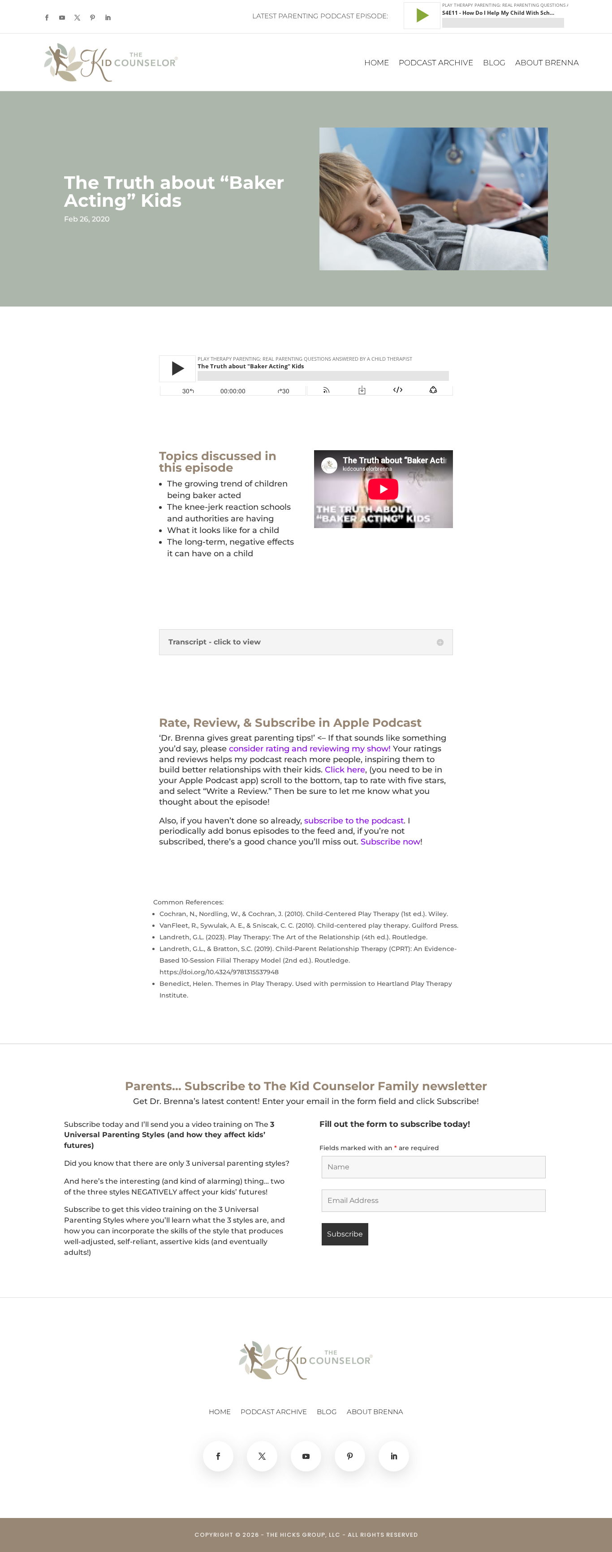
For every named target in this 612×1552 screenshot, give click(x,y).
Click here (345, 770)
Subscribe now (390, 842)
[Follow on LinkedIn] (107, 18)
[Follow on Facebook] (46, 18)
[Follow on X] (77, 18)
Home (376, 63)
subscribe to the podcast (354, 821)
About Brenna (547, 63)
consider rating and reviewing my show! (310, 749)
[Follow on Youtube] (62, 18)
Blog (494, 63)
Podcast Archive (436, 63)
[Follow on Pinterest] (92, 18)
